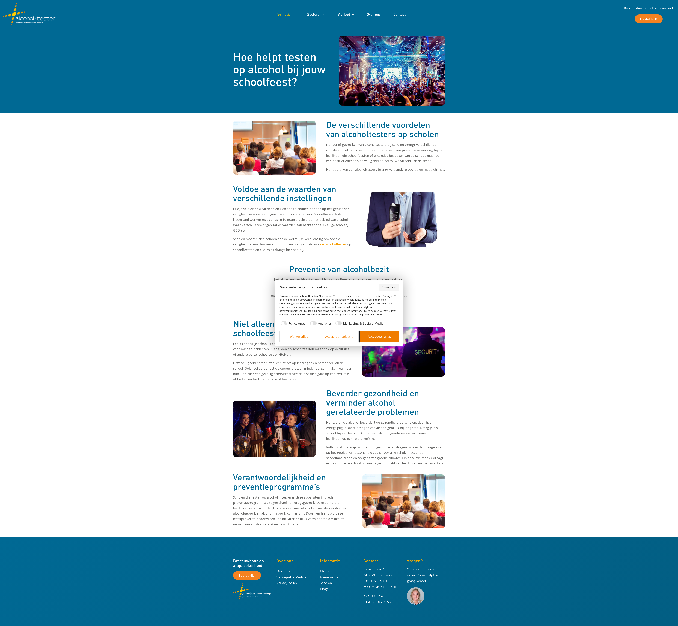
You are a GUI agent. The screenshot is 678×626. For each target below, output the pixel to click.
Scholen (326, 583)
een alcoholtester (333, 244)
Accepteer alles (379, 336)
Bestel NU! (648, 19)
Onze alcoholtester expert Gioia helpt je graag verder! (422, 575)
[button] (293, 14)
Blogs (324, 589)
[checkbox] (293, 323)
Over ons (283, 571)
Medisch (326, 571)
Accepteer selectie (339, 336)
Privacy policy (286, 583)
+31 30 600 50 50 (375, 581)
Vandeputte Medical (291, 577)
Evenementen (330, 577)
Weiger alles (299, 336)
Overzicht (390, 287)
